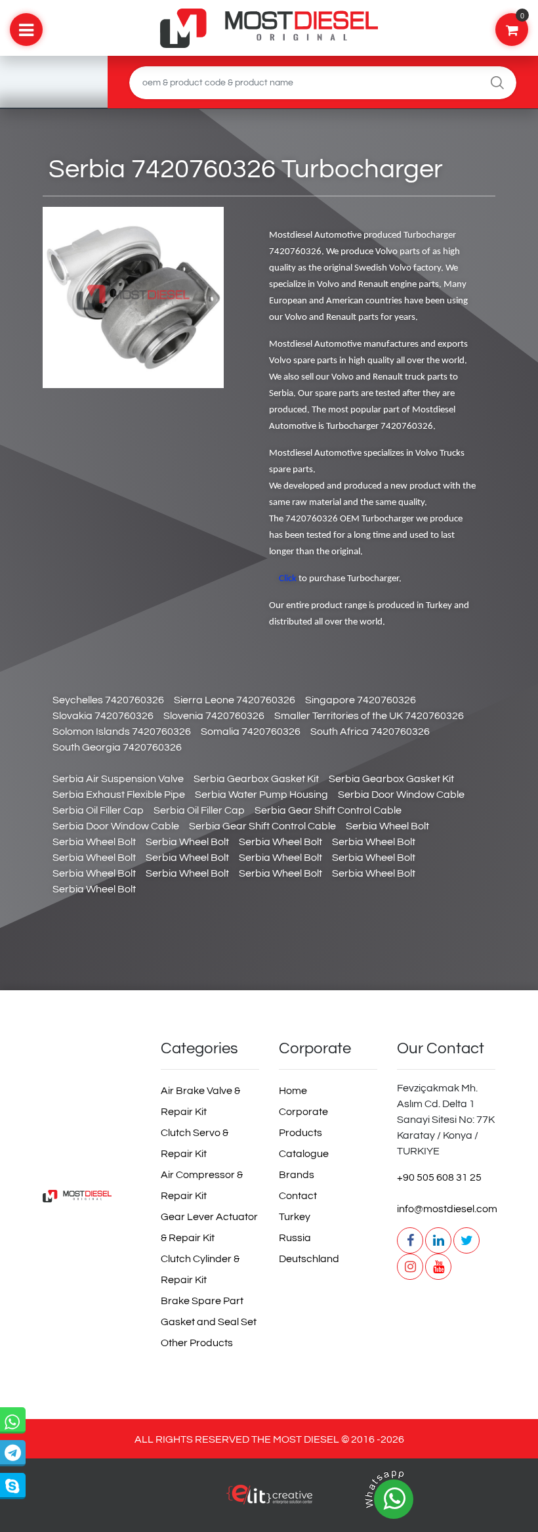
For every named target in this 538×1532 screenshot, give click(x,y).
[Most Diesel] (92, 1196)
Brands (296, 1175)
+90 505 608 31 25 (439, 1177)
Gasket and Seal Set (209, 1322)
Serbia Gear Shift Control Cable (328, 810)
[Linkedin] (438, 1240)
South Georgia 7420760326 (117, 747)
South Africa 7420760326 (370, 731)
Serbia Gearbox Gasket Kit (256, 779)
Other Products (197, 1343)
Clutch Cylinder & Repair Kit (200, 1269)
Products (300, 1132)
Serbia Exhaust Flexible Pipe (118, 794)
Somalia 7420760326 (250, 731)
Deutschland (309, 1259)
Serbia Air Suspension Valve (118, 779)
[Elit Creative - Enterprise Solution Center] (269, 1501)
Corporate (303, 1111)
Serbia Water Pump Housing (261, 794)
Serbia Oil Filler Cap (98, 810)
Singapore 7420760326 (360, 700)
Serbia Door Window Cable (401, 794)
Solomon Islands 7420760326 (121, 731)
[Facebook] (410, 1240)
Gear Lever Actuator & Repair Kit (209, 1227)
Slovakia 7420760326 (103, 716)
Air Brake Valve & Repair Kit (200, 1101)
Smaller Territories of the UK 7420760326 (369, 716)
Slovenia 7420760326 (213, 716)
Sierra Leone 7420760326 (234, 700)
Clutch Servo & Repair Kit (194, 1143)
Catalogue (304, 1154)
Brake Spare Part (202, 1301)
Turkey (294, 1217)
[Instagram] (410, 1267)
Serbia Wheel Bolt (387, 826)
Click (288, 579)
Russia (295, 1238)
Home (293, 1090)
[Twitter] (466, 1240)
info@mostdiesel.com (446, 1209)
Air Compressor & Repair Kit (202, 1185)
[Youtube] (438, 1267)
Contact (298, 1196)
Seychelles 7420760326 (108, 700)
